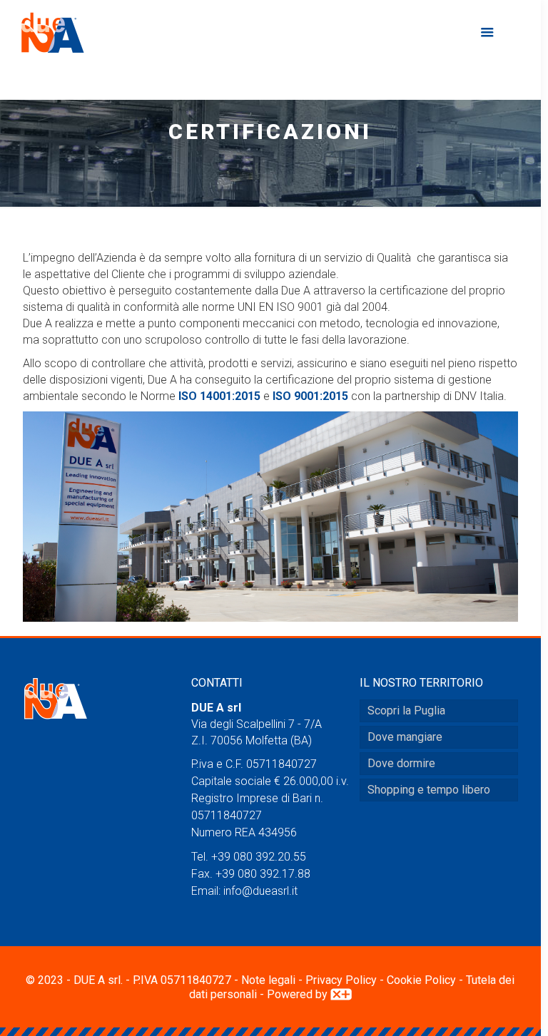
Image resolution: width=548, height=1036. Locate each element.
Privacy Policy (341, 980)
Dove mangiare (404, 737)
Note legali (268, 980)
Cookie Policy (421, 980)
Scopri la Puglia (406, 710)
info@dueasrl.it (260, 891)
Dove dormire (401, 763)
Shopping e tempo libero (428, 789)
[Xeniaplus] (341, 994)
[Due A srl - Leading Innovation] (53, 32)
